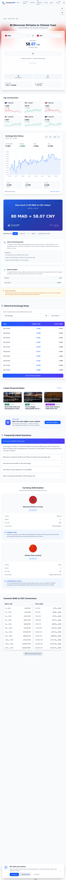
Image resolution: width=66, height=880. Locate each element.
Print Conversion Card (34, 654)
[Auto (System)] (62, 13)
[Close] (60, 870)
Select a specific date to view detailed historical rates (17, 312)
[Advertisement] (33, 10)
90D (55, 137)
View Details (55, 316)
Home (5, 18)
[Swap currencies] (33, 35)
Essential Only (25, 874)
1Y (58, 137)
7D (46, 137)
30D (50, 137)
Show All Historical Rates (33, 375)
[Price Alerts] (63, 2)
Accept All (14, 874)
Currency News (25, 2)
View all (59, 388)
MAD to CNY (11, 18)
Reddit (33, 233)
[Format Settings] (62, 8)
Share (15, 233)
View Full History (54, 191)
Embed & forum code (44, 233)
